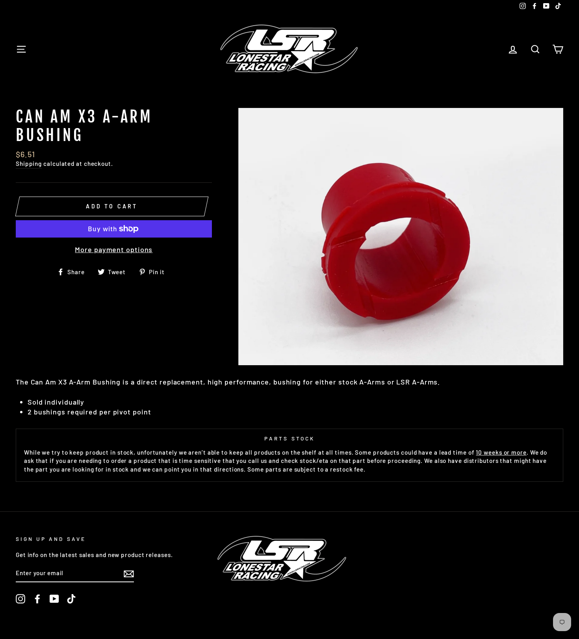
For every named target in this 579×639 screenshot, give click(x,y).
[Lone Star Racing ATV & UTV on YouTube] (54, 599)
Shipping (29, 163)
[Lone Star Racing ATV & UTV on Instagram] (20, 599)
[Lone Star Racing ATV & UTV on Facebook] (37, 599)
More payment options (113, 249)
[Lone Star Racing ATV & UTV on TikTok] (71, 599)
